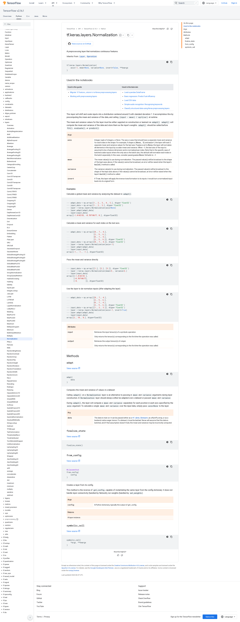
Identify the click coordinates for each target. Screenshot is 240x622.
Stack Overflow (144, 598)
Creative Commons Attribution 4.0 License (129, 565)
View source (72, 368)
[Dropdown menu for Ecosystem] (75, 3)
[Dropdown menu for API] (57, 3)
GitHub (224, 3)
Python (19, 16)
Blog (38, 590)
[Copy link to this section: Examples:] (78, 189)
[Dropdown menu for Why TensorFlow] (115, 3)
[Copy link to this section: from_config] (83, 455)
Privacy (47, 617)
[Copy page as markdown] (128, 35)
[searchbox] (17, 24)
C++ (28, 16)
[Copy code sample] (171, 62)
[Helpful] (168, 29)
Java (36, 16)
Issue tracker (143, 590)
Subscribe (210, 617)
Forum (39, 594)
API (53, 3)
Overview (7, 16)
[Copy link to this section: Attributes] (78, 327)
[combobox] (186, 3)
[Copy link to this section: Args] (74, 135)
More (45, 16)
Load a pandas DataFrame (134, 92)
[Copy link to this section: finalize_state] (88, 431)
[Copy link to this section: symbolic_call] (86, 525)
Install (31, 3)
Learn (41, 3)
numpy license (74, 570)
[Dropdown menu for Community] (93, 3)
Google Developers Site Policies (102, 568)
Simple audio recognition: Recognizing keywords (143, 104)
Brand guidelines (145, 602)
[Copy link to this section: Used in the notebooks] (95, 80)
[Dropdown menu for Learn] (46, 3)
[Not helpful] (171, 29)
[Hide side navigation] (30, 617)
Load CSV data (130, 100)
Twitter (39, 602)
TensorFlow (71, 29)
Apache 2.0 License (69, 568)
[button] (16, 89)
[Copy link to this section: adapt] (75, 362)
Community (85, 3)
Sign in (234, 3)
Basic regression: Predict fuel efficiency (139, 96)
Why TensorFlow (105, 3)
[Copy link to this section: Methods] (81, 356)
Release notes (144, 594)
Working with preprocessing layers (83, 96)
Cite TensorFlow (144, 606)
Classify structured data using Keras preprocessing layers (147, 108)
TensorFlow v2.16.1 (13, 10)
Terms (39, 617)
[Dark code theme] (167, 62)
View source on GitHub (81, 44)
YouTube (40, 606)
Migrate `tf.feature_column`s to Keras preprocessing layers (93, 92)
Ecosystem (67, 3)
